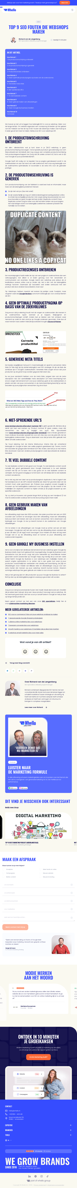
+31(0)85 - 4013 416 (15, 1114)
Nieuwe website (48, 873)
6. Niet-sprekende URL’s (15, 90)
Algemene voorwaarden (56, 1185)
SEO (38, 22)
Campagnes (10, 873)
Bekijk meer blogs (12, 807)
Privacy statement (40, 1185)
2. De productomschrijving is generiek (20, 66)
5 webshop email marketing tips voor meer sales (25, 633)
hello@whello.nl (14, 1111)
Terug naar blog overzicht (20, 663)
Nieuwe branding (48, 877)
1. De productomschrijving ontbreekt (20, 59)
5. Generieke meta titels (15, 84)
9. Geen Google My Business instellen (20, 108)
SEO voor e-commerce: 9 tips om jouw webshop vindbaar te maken (33, 614)
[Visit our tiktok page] (47, 1176)
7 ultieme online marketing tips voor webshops (25, 622)
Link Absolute (38, 999)
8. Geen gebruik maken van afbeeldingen (22, 102)
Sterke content (11, 877)
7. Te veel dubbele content (17, 96)
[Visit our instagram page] (41, 1176)
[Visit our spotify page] (35, 1176)
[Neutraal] (35, 651)
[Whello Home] (10, 9)
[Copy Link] (31, 671)
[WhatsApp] (13, 671)
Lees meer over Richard (34, 707)
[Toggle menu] (72, 10)
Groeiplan (9, 869)
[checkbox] (3, 869)
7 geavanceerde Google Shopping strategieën (25, 618)
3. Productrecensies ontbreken (18, 72)
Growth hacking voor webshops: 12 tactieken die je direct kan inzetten (33, 629)
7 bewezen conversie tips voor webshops (23, 625)
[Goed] (46, 651)
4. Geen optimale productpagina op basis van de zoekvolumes (30, 78)
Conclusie (10, 114)
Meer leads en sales (49, 869)
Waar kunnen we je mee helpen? (13, 866)
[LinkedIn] (7, 671)
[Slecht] (25, 651)
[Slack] (19, 671)
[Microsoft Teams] (25, 671)
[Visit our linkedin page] (29, 1176)
